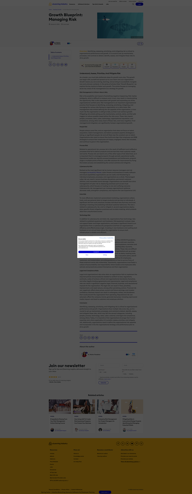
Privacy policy (103, 238)
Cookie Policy (110, 238)
